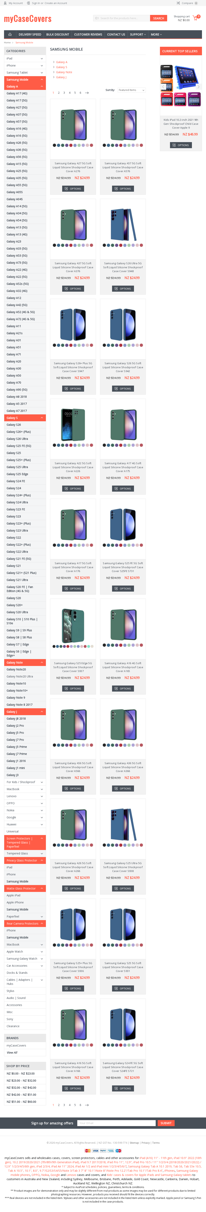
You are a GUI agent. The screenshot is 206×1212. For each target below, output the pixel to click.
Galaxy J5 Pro (15, 732)
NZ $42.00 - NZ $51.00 (21, 1095)
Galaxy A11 (14, 326)
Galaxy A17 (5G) (17, 100)
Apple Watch (15, 951)
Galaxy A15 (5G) (17, 164)
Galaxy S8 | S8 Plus (19, 637)
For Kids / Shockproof (21, 782)
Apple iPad (13, 895)
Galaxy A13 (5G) (17, 227)
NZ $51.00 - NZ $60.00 (21, 1102)
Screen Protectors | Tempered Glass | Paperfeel (20, 842)
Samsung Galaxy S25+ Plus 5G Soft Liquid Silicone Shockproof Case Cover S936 (73, 967)
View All (12, 1052)
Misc (10, 1012)
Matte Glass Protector (21, 888)
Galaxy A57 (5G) (17, 121)
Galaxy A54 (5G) (17, 220)
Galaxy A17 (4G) (17, 93)
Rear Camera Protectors (22, 923)
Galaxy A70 (14, 382)
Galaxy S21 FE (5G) (19, 559)
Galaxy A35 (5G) (17, 178)
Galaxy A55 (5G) (17, 185)
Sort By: (110, 90)
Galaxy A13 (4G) (17, 234)
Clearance (13, 1026)
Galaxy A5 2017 (17, 404)
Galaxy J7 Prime (17, 754)
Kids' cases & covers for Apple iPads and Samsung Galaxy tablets (149, 1175)
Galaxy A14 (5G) (17, 206)
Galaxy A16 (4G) (17, 128)
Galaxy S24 (14, 488)
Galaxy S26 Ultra (17, 439)
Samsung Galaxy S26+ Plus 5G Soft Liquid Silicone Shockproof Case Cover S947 (73, 367)
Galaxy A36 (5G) (17, 150)
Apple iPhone (15, 902)
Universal (13, 831)
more (155, 34)
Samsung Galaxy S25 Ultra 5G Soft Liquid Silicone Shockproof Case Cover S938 (123, 867)
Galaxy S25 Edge (17, 474)
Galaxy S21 (14, 566)
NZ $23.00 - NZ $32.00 (21, 1080)
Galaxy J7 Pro (15, 740)
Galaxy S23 (14, 516)
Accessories (14, 1005)
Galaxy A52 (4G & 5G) (21, 312)
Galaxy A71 (14, 354)
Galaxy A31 (14, 340)
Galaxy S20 (14, 598)
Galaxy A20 (14, 361)
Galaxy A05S (15, 192)
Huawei (11, 824)
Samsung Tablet (17, 72)
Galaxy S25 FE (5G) (19, 446)
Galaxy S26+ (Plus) (19, 432)
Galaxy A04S (15, 199)
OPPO (11, 803)
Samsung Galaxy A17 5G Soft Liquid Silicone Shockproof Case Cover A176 (73, 567)
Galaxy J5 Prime (17, 747)
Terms (156, 1142)
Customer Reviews (88, 34)
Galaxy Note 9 (16, 697)
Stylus (10, 991)
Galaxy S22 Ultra (17, 551)
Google (11, 817)
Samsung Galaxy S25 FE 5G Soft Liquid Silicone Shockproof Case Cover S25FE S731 (123, 567)
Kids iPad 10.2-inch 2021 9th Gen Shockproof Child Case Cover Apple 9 (181, 123)
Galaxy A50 (14, 375)
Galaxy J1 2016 (16, 761)
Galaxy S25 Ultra (17, 467)
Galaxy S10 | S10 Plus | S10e (22, 621)
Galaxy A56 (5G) (17, 157)
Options (75, 188)
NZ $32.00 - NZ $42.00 (21, 1087)
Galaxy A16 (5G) (17, 135)
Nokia (10, 810)
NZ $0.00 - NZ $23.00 (21, 1073)
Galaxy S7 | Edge (18, 644)
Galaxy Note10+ (17, 690)
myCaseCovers (16, 1045)
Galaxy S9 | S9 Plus (19, 630)
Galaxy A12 (14, 298)
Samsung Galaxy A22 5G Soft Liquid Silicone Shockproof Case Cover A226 (73, 467)
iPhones (169, 1170)
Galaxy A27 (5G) (17, 107)
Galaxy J (12, 712)
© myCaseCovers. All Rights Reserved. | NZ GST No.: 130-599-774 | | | (103, 1142)
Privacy (146, 1142)
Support (137, 34)
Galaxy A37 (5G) (17, 114)
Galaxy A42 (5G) (17, 305)
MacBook (13, 789)
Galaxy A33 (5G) (17, 248)
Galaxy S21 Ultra (17, 580)
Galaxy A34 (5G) (17, 213)
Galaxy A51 (14, 347)
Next (199, 87)
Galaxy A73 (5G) (17, 262)
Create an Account (56, 3)
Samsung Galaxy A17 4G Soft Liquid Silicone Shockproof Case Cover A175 (123, 467)
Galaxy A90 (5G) (17, 389)
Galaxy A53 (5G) (17, 255)
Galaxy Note (15, 662)
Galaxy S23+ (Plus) (19, 523)
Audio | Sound (16, 998)
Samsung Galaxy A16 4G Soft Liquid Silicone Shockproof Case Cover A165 (123, 667)
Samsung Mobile (24, 42)
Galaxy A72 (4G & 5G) (21, 319)
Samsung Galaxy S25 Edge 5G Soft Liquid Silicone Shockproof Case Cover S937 (73, 667)
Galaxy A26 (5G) (17, 143)
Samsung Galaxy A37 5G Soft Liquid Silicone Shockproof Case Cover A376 (73, 267)
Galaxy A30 (14, 368)
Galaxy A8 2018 (17, 396)
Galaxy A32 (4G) (17, 291)
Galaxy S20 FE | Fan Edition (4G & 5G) (20, 589)
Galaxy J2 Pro (15, 725)
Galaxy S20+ (15, 605)
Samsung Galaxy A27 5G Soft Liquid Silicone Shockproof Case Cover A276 (73, 167)
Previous (163, 87)
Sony (10, 1019)
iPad (9, 58)
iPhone (11, 65)
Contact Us (116, 34)
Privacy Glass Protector (22, 860)
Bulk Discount (57, 34)
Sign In (36, 3)
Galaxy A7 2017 (17, 411)
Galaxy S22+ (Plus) (19, 544)
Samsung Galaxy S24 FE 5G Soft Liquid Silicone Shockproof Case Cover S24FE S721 (123, 1067)
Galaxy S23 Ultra (17, 530)
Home (7, 42)
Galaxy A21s (15, 333)
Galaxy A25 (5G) (17, 171)
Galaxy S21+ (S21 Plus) (21, 573)
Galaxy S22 (14, 537)
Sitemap (134, 1142)
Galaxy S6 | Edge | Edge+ (19, 653)
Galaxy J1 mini (16, 768)
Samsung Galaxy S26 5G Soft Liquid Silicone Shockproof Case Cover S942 (123, 367)
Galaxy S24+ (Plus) (19, 495)
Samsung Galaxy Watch (22, 958)
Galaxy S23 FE (16, 509)
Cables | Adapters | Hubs (20, 982)
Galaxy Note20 (16, 669)
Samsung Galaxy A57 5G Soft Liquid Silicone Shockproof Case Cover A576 (123, 167)
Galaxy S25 (14, 453)
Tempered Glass (17, 853)
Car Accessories (17, 966)
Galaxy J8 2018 (16, 718)
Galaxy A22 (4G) (17, 270)
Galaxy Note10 (16, 683)
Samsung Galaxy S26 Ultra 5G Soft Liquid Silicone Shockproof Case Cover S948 (123, 267)
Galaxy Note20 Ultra (20, 676)
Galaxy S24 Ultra (17, 502)
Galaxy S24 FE (16, 481)
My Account (16, 3)
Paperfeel (13, 916)
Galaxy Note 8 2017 (19, 704)
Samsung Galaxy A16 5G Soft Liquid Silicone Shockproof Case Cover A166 (73, 1067)
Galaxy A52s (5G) (18, 284)
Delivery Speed (30, 34)
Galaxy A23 (14, 241)
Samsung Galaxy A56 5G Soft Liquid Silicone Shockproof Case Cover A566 (73, 767)
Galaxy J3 (13, 775)
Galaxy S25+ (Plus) (19, 460)
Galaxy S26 (14, 425)
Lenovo (11, 796)
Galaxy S (12, 418)
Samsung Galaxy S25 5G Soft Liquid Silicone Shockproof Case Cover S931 (123, 967)
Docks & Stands (17, 973)
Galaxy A (12, 86)
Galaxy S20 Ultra (17, 612)
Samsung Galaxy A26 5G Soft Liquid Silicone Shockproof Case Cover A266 (73, 867)
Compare (189, 3)
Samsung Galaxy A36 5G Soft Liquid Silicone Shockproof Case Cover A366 (123, 767)
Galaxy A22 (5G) (17, 277)
